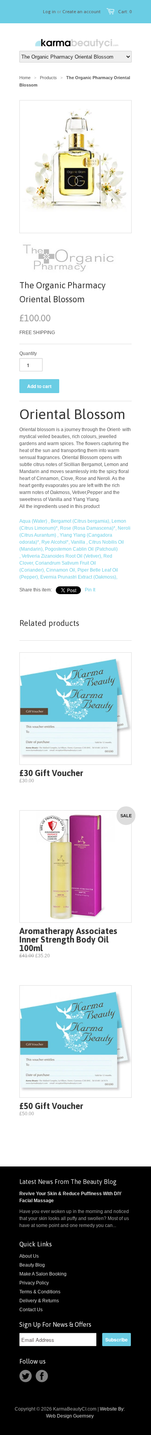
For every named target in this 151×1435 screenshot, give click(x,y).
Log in (49, 11)
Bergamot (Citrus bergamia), (80, 521)
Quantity (28, 353)
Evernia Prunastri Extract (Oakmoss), (78, 577)
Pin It (90, 590)
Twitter (25, 1376)
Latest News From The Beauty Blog (68, 1181)
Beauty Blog (32, 1265)
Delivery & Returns (39, 1300)
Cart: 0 (125, 11)
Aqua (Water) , (34, 521)
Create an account (81, 11)
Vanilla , (79, 542)
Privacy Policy (34, 1283)
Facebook (42, 1376)
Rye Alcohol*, (55, 542)
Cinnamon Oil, (61, 570)
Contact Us (31, 1309)
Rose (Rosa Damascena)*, (88, 528)
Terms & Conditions (39, 1292)
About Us (29, 1256)
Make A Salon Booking (43, 1274)
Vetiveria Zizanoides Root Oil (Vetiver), (62, 556)
